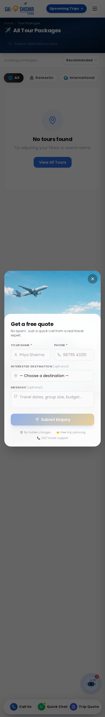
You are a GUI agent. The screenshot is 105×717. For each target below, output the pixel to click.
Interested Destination (40, 366)
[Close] (92, 279)
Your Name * (21, 345)
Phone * (61, 345)
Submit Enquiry (55, 419)
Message (27, 387)
